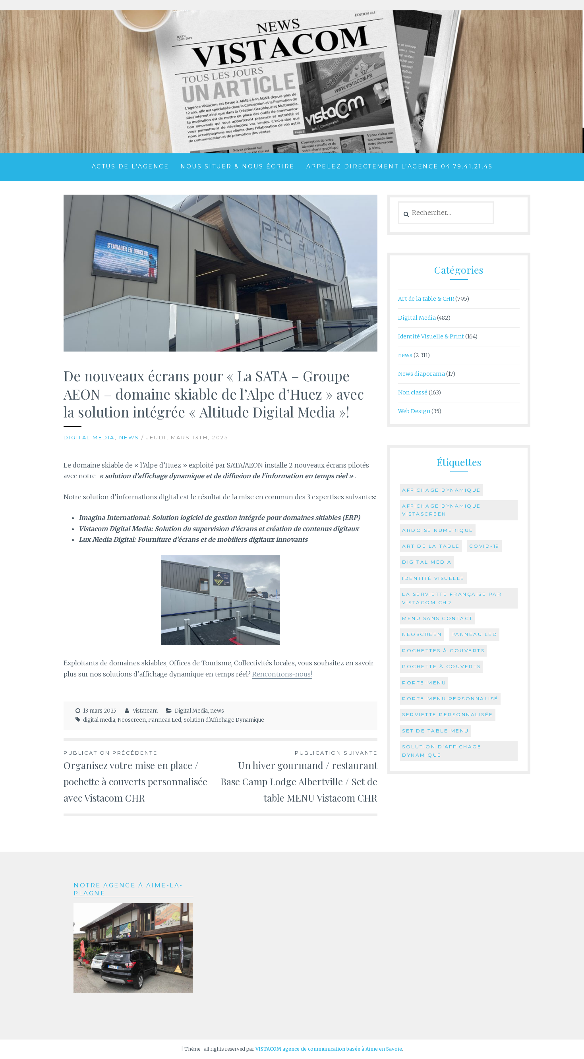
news (129, 437)
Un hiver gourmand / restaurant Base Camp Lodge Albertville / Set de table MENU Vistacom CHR (298, 777)
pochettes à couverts (443, 650)
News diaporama (421, 373)
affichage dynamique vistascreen (441, 510)
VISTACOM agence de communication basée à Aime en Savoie (328, 1049)
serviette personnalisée (447, 714)
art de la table (431, 546)
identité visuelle (433, 578)
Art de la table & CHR (426, 298)
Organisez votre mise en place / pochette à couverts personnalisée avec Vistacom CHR (135, 777)
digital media (99, 720)
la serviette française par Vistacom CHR (452, 598)
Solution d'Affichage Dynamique (224, 720)
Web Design (414, 411)
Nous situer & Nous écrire (237, 166)
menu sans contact (437, 618)
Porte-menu (424, 683)
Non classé (412, 392)
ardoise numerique (438, 530)
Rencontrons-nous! (282, 674)
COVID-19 (484, 546)
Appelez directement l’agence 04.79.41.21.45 (399, 166)
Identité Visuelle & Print (431, 336)
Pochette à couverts (441, 666)
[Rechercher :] (446, 212)
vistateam (145, 710)
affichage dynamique (441, 490)
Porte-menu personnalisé (450, 698)
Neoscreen (132, 720)
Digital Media (89, 437)
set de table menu (435, 731)
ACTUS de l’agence (130, 166)
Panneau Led (164, 720)
